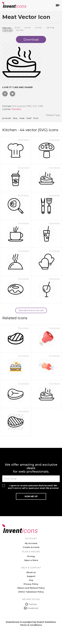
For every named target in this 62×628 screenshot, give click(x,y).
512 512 (19, 30)
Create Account (31, 547)
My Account (31, 543)
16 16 (17, 28)
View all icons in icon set (31, 310)
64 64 (38, 28)
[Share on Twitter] (12, 93)
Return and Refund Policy (31, 588)
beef (29, 118)
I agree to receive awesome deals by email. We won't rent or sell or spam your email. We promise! (33, 486)
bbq (15, 118)
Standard (16, 109)
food (35, 118)
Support (31, 576)
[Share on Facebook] (5, 93)
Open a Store (31, 560)
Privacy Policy (31, 584)
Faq (31, 580)
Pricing (31, 556)
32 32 (28, 28)
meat (22, 118)
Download (23, 140)
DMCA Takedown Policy (31, 592)
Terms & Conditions (31, 625)
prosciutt (6, 118)
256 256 (8, 30)
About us (31, 572)
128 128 (50, 28)
